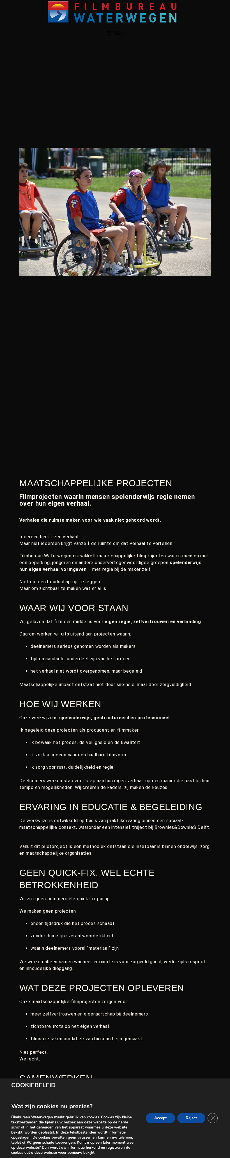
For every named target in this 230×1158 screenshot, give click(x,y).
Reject (191, 1118)
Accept (160, 1118)
